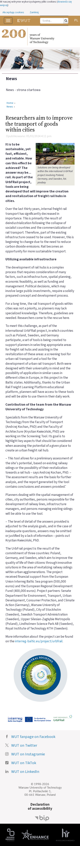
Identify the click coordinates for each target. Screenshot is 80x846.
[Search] (65, 21)
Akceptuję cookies (13, 12)
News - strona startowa (23, 89)
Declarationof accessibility (40, 806)
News (11, 78)
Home (10, 103)
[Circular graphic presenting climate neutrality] (40, 674)
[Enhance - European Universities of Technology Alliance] (35, 834)
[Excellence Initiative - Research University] (10, 834)
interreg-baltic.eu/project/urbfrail (39, 641)
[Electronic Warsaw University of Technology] (24, 20)
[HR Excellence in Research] (65, 834)
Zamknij (34, 12)
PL (76, 20)
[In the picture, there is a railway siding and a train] (55, 153)
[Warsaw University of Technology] (40, 37)
